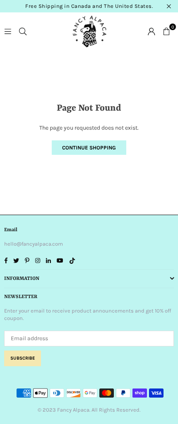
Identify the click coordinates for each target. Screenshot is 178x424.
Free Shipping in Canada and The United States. (89, 6)
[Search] (22, 30)
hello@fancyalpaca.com (33, 244)
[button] (166, 31)
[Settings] (151, 31)
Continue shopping (89, 147)
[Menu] (7, 30)
